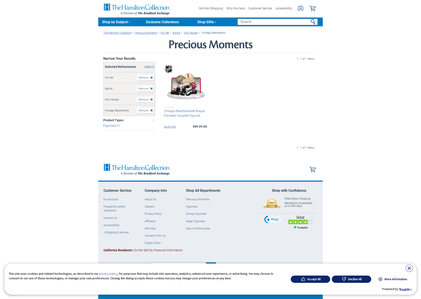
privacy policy (108, 274)
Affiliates (150, 221)
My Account (110, 199)
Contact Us (110, 218)
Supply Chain (153, 243)
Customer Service (260, 8)
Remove (143, 77)
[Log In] (300, 8)
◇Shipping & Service (116, 232)
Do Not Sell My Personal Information (143, 250)
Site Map (150, 228)
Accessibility (283, 8)
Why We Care (236, 8)
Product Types (113, 120)
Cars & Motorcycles (198, 228)
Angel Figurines (195, 221)
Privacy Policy (153, 214)
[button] (273, 219)
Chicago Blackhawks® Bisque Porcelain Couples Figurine (184, 113)
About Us (150, 199)
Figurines (109, 125)
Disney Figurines (196, 214)
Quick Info (170, 126)
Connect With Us (155, 235)
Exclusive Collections (162, 21)
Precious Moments (198, 199)
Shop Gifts (205, 21)
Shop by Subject (115, 21)
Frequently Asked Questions (114, 208)
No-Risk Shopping (211, 8)
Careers (149, 206)
